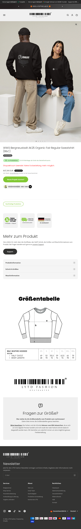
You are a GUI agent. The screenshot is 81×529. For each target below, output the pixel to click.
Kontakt (54, 502)
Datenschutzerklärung (58, 491)
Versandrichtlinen (57, 494)
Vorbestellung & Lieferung (10, 496)
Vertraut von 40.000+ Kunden (58, 2)
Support (10, 252)
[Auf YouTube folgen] (9, 511)
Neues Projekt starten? (15, 179)
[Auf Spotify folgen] (24, 511)
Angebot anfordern (8, 499)
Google (47, 2)
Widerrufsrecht (56, 496)
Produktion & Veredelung (35, 496)
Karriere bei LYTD (33, 499)
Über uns (30, 488)
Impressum (55, 488)
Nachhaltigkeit (32, 494)
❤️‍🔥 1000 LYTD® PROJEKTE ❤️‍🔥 (40, 6)
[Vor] (62, 6)
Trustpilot (22, 2)
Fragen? (7, 195)
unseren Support (38, 244)
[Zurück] (18, 6)
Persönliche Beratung (9, 494)
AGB (53, 499)
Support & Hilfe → (73, 2)
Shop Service (7, 491)
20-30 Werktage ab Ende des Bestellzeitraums (35, 160)
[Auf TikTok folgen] (14, 511)
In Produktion (13, 160)
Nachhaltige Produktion (13, 204)
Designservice (7, 488)
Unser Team (31, 491)
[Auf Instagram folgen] (4, 511)
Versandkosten (14, 173)
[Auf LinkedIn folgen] (19, 511)
